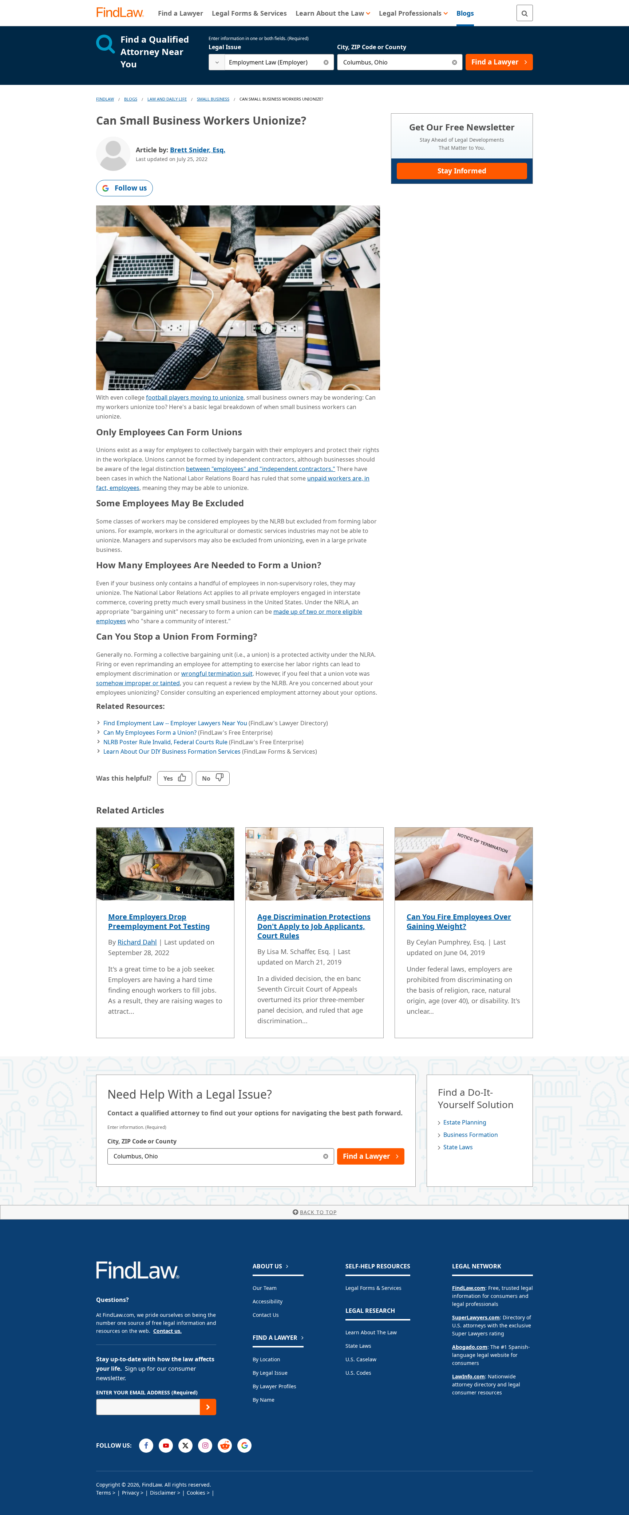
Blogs (130, 99)
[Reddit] (225, 1446)
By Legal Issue (270, 1372)
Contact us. (167, 1330)
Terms (103, 1492)
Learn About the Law (371, 1332)
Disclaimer (163, 1492)
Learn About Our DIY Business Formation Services (172, 751)
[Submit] (208, 1407)
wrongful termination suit (217, 674)
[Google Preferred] (244, 1446)
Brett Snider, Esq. (197, 149)
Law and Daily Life (167, 99)
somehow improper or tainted (138, 683)
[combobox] (271, 62)
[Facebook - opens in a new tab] (146, 1446)
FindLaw (105, 99)
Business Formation (470, 1135)
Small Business (213, 99)
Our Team (265, 1287)
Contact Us (266, 1314)
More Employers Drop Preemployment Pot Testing (159, 921)
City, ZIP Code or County (371, 47)
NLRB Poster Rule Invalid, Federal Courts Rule (165, 742)
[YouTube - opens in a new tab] (166, 1446)
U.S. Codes (358, 1372)
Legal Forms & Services (373, 1287)
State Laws (458, 1147)
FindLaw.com (468, 1287)
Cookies (196, 1492)
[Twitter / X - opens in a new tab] (185, 1446)
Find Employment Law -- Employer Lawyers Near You (175, 723)
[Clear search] (326, 62)
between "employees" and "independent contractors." (260, 469)
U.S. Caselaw (360, 1359)
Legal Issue (225, 47)
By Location (266, 1359)
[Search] (525, 13)
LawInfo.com (468, 1376)
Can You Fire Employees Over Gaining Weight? (459, 921)
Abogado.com (469, 1346)
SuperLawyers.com (476, 1317)
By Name (263, 1399)
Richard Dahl (137, 942)
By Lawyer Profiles (274, 1386)
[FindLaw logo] (123, 12)
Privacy (130, 1492)
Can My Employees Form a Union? (150, 733)
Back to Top (318, 1212)
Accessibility (267, 1301)
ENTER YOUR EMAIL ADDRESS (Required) (147, 1392)
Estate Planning (464, 1122)
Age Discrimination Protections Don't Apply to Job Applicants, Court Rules (314, 926)
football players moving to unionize (195, 397)
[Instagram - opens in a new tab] (205, 1446)
